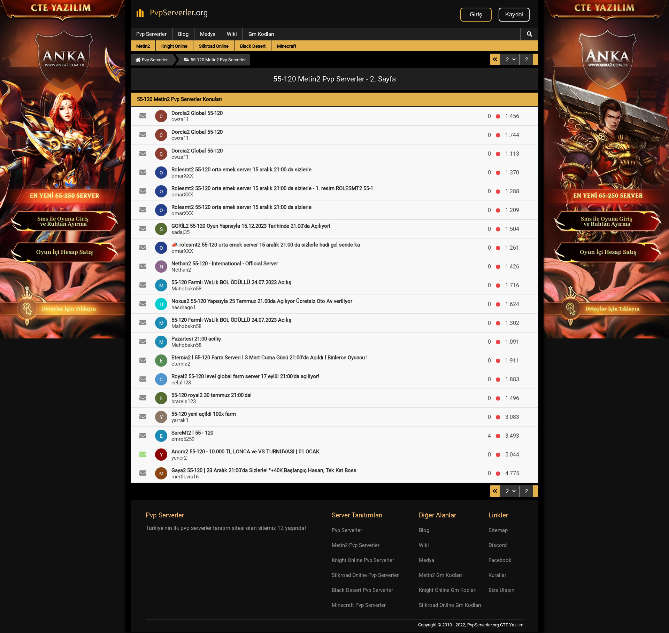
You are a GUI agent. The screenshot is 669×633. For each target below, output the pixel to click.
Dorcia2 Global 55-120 (197, 113)
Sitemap (498, 530)
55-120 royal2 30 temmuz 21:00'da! (211, 395)
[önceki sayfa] (495, 59)
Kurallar (497, 575)
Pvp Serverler (151, 34)
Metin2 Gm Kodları (440, 575)
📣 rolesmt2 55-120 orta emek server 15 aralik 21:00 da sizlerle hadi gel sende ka (265, 245)
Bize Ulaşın (501, 590)
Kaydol (514, 14)
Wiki (232, 34)
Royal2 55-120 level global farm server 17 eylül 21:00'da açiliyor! (245, 376)
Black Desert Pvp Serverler (362, 590)
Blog (183, 34)
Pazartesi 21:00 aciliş (196, 339)
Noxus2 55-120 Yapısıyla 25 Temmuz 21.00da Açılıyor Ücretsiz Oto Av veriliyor (261, 301)
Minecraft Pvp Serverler (359, 605)
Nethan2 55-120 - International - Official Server (224, 263)
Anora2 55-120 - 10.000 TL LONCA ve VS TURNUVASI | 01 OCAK (245, 451)
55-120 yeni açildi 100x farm (203, 414)
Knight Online (174, 46)
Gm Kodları (261, 34)
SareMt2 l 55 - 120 (192, 433)
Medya (207, 34)
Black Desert (253, 46)
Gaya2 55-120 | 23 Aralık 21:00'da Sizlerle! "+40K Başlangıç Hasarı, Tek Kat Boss (263, 470)
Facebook (500, 560)
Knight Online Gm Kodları (448, 590)
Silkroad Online (214, 46)
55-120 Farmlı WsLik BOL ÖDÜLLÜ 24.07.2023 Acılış (231, 282)
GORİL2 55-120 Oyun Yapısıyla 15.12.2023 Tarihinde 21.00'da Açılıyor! (250, 226)
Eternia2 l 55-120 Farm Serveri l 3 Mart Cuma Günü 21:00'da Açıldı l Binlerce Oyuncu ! (269, 357)
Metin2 (143, 46)
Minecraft (286, 46)
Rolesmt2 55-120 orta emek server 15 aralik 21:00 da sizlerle (241, 169)
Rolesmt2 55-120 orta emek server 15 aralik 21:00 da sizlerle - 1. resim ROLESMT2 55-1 (272, 188)
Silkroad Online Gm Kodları (450, 605)
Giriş (476, 14)
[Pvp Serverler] (173, 14)
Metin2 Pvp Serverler (355, 545)
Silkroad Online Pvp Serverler (365, 575)
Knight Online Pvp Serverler (363, 560)
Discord (498, 545)
